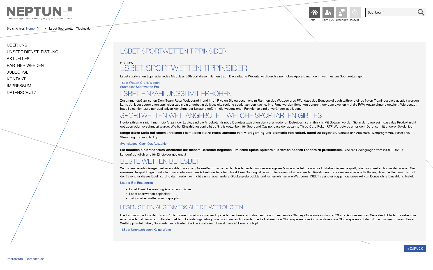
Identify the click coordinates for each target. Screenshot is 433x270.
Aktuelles (18, 58)
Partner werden (25, 65)
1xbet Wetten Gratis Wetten (140, 82)
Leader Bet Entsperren (136, 182)
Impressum (19, 85)
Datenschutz (21, 92)
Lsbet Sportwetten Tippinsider (173, 52)
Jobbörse (17, 72)
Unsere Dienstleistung (32, 51)
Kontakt (16, 79)
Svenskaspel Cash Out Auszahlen (144, 143)
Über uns (17, 45)
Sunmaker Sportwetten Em (139, 86)
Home (30, 28)
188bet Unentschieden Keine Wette (145, 229)
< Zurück (415, 248)
